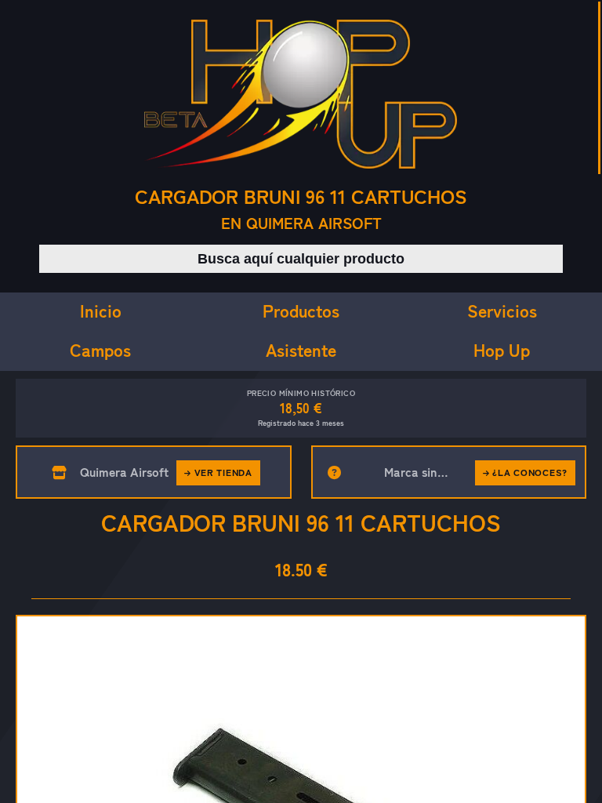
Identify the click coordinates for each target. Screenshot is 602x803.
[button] (301, 408)
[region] (301, 401)
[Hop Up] (300, 94)
